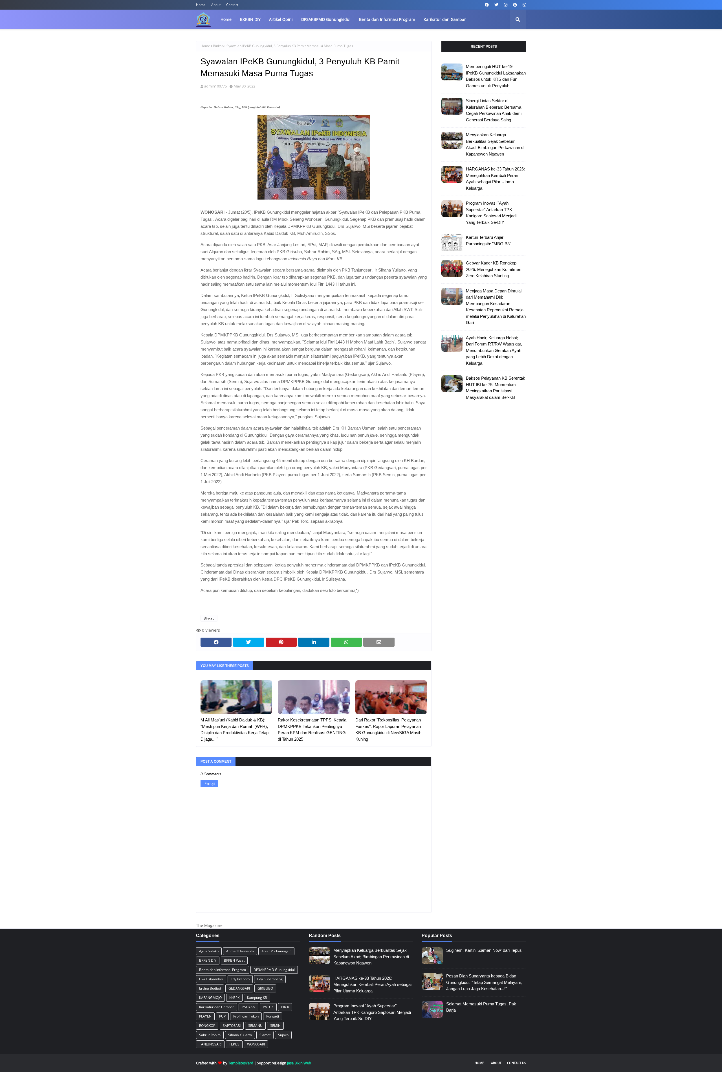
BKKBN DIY (207, 960)
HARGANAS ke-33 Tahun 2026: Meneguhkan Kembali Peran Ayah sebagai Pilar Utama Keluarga (495, 179)
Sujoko (283, 1034)
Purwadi (272, 1016)
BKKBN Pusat (234, 960)
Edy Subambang (270, 979)
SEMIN (275, 1025)
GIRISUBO (265, 988)
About (216, 4)
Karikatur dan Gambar (216, 1007)
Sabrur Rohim (210, 1034)
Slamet (264, 1034)
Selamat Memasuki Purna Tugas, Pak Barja (481, 1007)
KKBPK (234, 997)
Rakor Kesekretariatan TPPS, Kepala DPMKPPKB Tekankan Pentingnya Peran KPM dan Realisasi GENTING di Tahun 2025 (312, 729)
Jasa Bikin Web (299, 1063)
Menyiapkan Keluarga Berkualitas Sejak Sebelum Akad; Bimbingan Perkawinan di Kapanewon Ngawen (495, 144)
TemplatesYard (240, 1063)
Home (201, 4)
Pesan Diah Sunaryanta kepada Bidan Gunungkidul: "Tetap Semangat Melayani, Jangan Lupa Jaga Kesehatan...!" (484, 982)
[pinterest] (515, 5)
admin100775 (215, 86)
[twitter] (496, 5)
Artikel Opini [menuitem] (281, 19)
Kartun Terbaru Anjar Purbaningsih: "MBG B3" (488, 240)
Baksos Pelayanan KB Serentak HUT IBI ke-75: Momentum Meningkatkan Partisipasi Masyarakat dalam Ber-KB (495, 388)
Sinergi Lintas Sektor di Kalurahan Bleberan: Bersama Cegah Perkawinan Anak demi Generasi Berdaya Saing (493, 110)
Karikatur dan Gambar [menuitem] (445, 19)
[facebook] (486, 5)
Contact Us (516, 1063)
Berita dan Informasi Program (222, 969)
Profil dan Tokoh (246, 1016)
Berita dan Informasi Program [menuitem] (387, 19)
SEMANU (255, 1025)
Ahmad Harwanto (240, 951)
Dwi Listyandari (211, 979)
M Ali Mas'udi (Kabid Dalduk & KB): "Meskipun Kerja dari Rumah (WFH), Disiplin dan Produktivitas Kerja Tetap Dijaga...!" (234, 729)
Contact (232, 4)
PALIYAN (248, 1007)
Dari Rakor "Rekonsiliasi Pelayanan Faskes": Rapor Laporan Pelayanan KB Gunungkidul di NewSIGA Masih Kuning (388, 729)
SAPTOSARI (232, 1025)
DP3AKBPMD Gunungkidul (274, 969)
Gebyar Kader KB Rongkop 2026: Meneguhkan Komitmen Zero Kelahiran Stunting (493, 269)
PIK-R (285, 1007)
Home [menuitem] (226, 19)
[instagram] (506, 5)
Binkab (218, 45)
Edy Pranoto (240, 979)
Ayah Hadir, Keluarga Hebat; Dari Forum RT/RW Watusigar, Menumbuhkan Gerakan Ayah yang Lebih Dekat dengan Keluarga (494, 350)
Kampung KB (257, 997)
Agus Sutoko (209, 951)
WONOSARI (256, 1044)
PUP (222, 1016)
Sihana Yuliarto (240, 1034)
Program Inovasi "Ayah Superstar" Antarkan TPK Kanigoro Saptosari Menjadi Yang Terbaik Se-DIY (491, 213)
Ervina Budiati (210, 988)
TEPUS (234, 1044)
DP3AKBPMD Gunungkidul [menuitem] (326, 19)
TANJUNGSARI (210, 1044)
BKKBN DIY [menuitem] (250, 19)
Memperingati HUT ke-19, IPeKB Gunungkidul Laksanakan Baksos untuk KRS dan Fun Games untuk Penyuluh (496, 76)
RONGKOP (207, 1025)
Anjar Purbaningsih (276, 951)
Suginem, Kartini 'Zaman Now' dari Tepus (484, 950)
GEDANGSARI (239, 988)
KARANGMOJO (210, 997)
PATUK (268, 1007)
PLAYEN (205, 1016)
